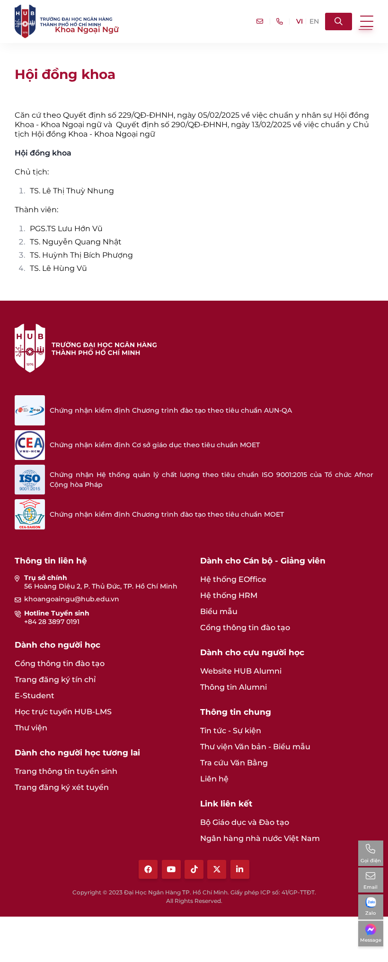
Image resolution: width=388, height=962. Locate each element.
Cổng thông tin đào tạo (60, 663)
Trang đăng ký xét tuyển (62, 787)
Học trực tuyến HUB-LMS (63, 711)
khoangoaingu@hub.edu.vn (71, 599)
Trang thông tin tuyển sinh (66, 771)
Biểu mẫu (219, 611)
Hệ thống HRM (228, 595)
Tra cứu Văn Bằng (234, 762)
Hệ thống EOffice (233, 579)
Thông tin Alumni (233, 687)
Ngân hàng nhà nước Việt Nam (260, 838)
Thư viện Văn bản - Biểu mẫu (255, 746)
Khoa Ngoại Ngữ (87, 29)
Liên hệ (214, 778)
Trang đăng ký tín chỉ (55, 679)
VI (299, 21)
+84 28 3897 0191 (51, 621)
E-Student (34, 695)
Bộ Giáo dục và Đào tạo (244, 822)
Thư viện (31, 727)
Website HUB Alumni (241, 671)
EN (314, 21)
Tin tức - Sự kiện (230, 730)
